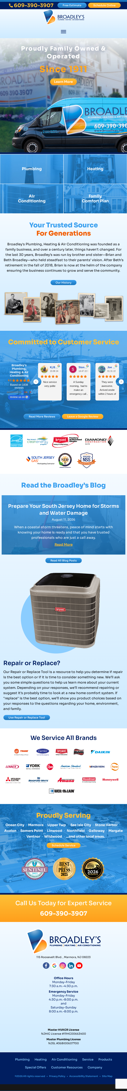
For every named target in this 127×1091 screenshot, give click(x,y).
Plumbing (32, 168)
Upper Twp (56, 825)
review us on (17, 397)
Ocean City (14, 825)
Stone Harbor (106, 825)
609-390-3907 (63, 913)
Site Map (107, 1076)
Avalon (10, 831)
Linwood (54, 831)
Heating (95, 168)
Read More (64, 545)
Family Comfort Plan (95, 198)
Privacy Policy (57, 1076)
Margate (115, 831)
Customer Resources (67, 1067)
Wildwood (53, 836)
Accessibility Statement (83, 1076)
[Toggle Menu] (63, 31)
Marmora (36, 825)
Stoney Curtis (83, 367)
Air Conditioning (31, 198)
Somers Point (31, 831)
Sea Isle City (80, 825)
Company (95, 1067)
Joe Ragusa (111, 367)
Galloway (97, 831)
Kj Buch (54, 367)
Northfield (76, 831)
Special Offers (35, 1067)
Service (87, 1059)
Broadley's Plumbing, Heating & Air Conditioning (19, 370)
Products (105, 1059)
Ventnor (33, 836)
